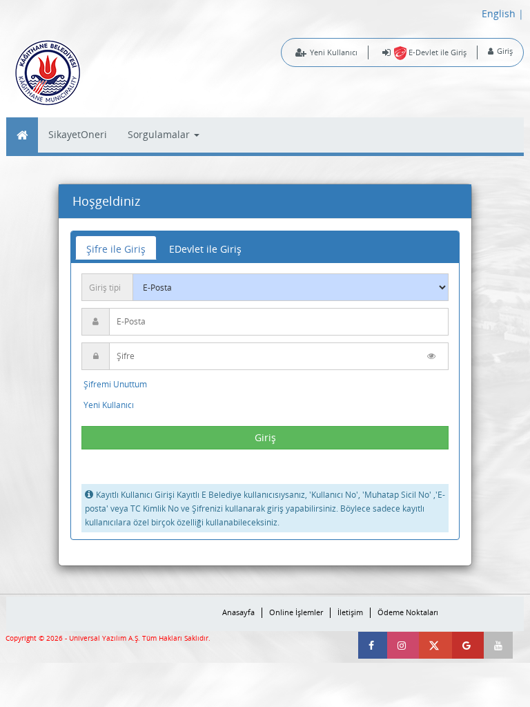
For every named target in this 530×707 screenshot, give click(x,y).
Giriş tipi (105, 287)
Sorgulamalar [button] (160, 134)
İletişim (350, 612)
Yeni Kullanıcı (333, 52)
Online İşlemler (296, 612)
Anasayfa (238, 612)
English (499, 13)
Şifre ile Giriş (116, 248)
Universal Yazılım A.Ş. (105, 638)
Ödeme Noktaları (407, 612)
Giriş (505, 51)
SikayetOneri (77, 134)
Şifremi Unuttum (115, 384)
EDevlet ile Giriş (205, 248)
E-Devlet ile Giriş (436, 52)
